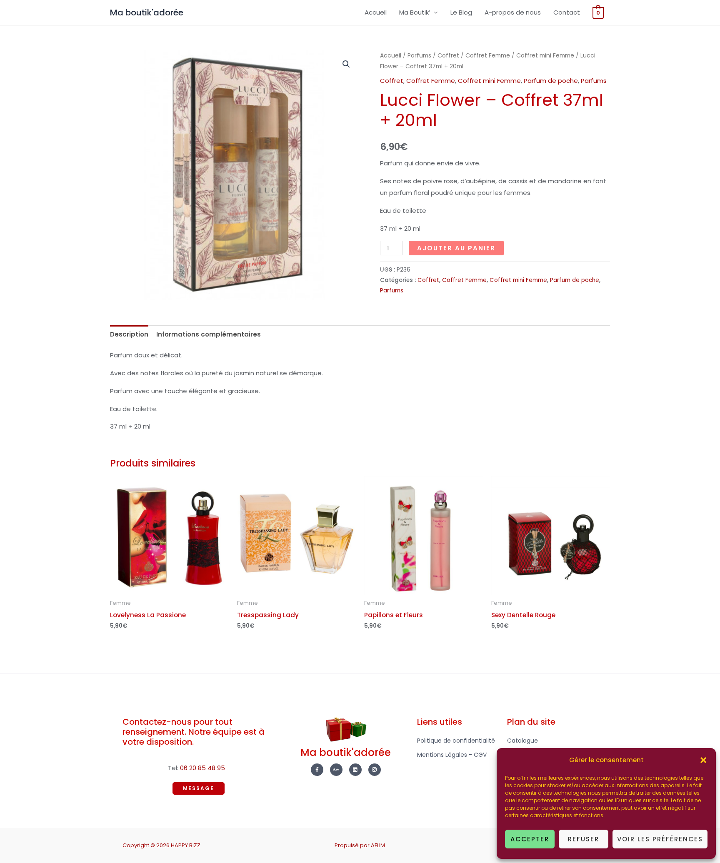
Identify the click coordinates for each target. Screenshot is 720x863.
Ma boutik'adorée (146, 12)
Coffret (448, 56)
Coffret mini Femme (545, 56)
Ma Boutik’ (414, 12)
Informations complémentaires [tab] (208, 334)
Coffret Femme (487, 56)
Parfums (419, 56)
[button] (703, 760)
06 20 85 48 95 (202, 767)
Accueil (376, 12)
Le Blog (461, 12)
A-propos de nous (513, 12)
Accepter (529, 839)
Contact (566, 12)
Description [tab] (129, 334)
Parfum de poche (551, 80)
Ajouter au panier (456, 248)
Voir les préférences (660, 839)
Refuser (583, 839)
